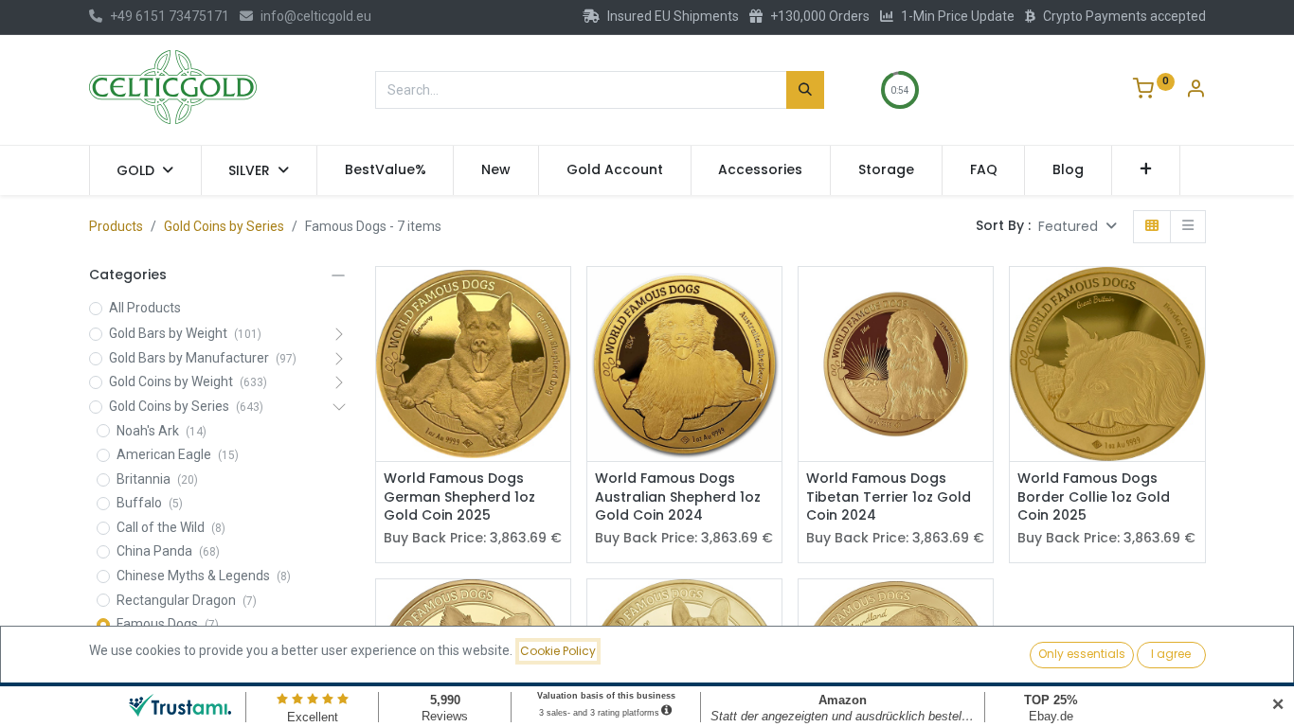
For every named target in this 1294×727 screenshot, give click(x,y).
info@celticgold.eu (316, 16)
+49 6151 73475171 (169, 16)
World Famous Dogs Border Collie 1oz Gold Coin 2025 (1093, 497)
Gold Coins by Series (224, 226)
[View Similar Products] (558, 340)
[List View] (1188, 226)
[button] (1145, 170)
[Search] (805, 90)
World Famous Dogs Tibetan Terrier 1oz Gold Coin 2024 (888, 497)
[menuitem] (385, 170)
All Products (145, 307)
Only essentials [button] (1081, 654)
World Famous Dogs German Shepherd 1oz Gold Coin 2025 (459, 497)
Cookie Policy (558, 651)
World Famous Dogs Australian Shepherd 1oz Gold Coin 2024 (678, 497)
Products (116, 226)
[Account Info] (1195, 90)
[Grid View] (1152, 226)
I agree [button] (1171, 654)
